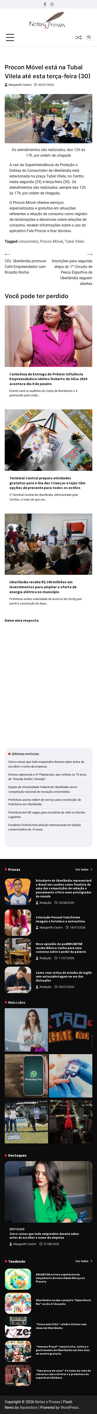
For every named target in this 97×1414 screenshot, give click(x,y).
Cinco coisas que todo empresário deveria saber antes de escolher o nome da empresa (44, 1236)
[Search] (88, 37)
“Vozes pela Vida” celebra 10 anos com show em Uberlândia (61, 1302)
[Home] (26, 1030)
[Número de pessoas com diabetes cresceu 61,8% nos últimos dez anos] (70, 1076)
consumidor (28, 241)
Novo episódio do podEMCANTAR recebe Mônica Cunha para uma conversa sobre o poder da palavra (61, 948)
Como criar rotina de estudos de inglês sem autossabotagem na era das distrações (64, 976)
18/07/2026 (77, 927)
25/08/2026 (66, 902)
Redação (45, 902)
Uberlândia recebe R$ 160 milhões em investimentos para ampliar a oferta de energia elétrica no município (43, 587)
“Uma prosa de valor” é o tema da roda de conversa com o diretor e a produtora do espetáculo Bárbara (63, 1350)
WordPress (69, 1407)
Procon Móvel (51, 241)
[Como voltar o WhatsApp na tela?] (26, 1076)
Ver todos (82, 869)
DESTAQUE (16, 1229)
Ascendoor (28, 1407)
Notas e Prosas (47, 1402)
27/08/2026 (51, 1244)
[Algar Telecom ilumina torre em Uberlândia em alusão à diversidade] (70, 1122)
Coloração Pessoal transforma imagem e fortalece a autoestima (60, 919)
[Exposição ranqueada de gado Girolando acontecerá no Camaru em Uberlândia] (26, 1122)
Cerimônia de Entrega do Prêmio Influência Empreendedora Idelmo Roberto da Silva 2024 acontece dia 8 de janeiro (48, 379)
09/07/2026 (66, 987)
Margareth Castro (20, 84)
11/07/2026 (66, 958)
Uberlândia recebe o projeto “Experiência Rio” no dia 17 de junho (63, 1278)
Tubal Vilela (74, 241)
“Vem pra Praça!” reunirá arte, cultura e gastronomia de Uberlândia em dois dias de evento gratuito (63, 1326)
